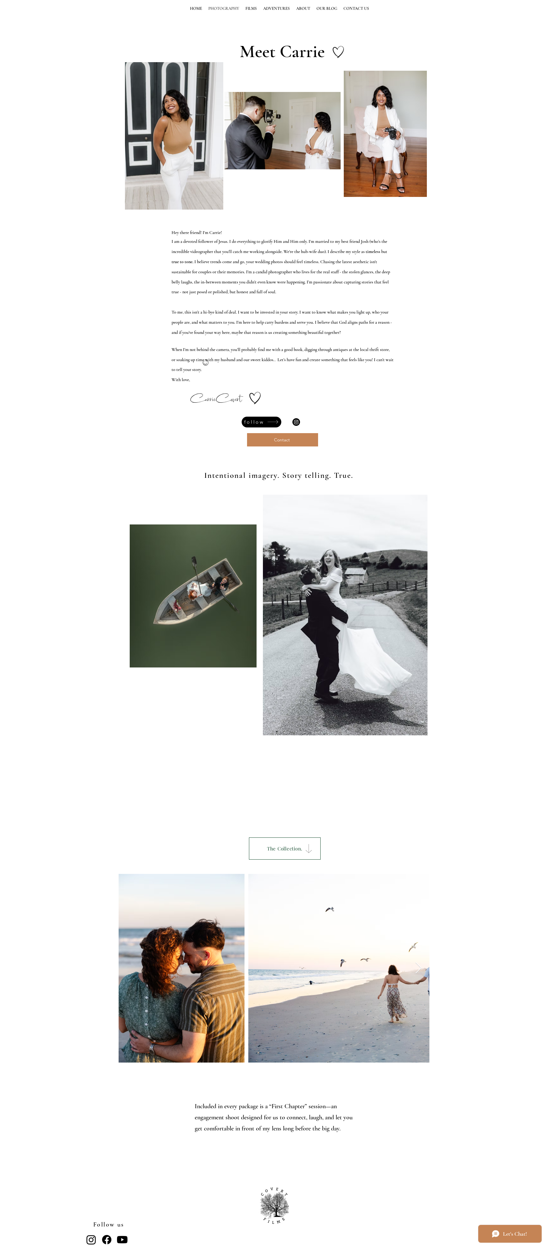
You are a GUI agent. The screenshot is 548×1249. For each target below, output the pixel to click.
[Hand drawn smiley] (205, 363)
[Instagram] (296, 422)
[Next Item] (418, 968)
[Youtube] (122, 1239)
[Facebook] (107, 1239)
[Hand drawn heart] (338, 52)
